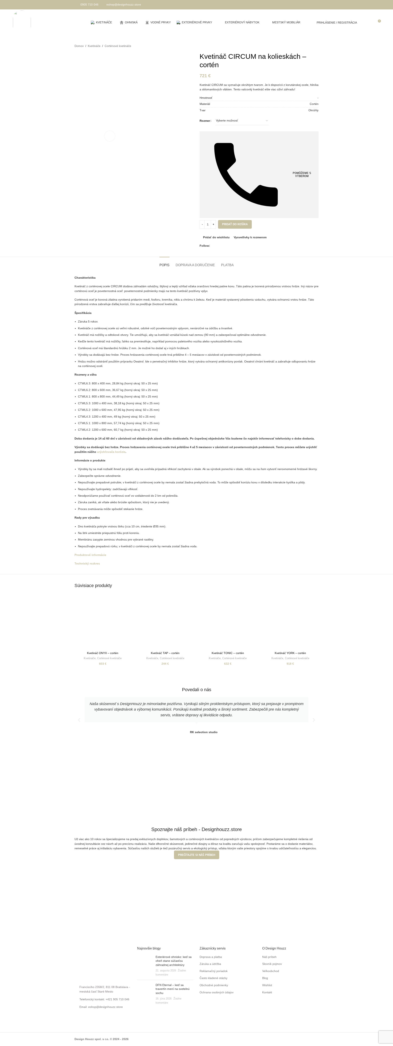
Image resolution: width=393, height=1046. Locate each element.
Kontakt (267, 992)
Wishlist (267, 985)
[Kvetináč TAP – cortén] (165, 621)
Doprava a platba (211, 957)
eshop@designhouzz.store (123, 4)
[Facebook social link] (212, 246)
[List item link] (103, 1007)
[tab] (164, 263)
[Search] (362, 22)
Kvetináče (94, 46)
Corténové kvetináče (118, 46)
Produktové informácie (90, 555)
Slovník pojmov (272, 963)
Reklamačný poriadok (214, 971)
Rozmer (205, 120)
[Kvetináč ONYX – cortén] (103, 621)
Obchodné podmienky (214, 985)
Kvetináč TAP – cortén (165, 653)
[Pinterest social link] (226, 246)
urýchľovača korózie (111, 451)
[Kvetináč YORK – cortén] (290, 621)
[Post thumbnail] (144, 966)
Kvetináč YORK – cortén (290, 653)
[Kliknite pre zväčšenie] (110, 136)
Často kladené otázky (213, 978)
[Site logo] (22, 22)
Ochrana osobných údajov (217, 992)
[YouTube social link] (221, 246)
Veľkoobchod (270, 971)
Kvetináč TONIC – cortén (228, 653)
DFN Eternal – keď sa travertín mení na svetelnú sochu (173, 989)
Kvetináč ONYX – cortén (102, 653)
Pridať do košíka (235, 224)
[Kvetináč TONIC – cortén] (228, 621)
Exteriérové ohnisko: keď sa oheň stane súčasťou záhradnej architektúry (174, 960)
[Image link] (103, 962)
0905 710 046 (89, 4)
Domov (79, 46)
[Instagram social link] (217, 246)
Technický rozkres (87, 563)
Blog (265, 978)
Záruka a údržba (210, 963)
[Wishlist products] (370, 22)
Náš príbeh (269, 957)
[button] (79, 719)
